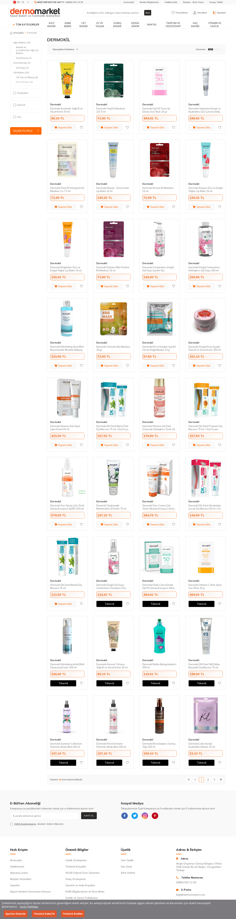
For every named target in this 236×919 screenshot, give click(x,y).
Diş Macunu (24, 58)
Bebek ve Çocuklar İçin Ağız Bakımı (27, 50)
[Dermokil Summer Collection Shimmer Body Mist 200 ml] (67, 715)
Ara (147, 12)
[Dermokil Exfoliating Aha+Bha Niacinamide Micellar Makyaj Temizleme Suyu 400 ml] (67, 318)
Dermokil (55, 104)
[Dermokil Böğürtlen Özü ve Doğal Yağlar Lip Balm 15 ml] (67, 239)
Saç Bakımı (195, 25)
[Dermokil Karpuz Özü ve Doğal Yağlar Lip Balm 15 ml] (205, 160)
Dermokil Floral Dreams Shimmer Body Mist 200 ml (111, 745)
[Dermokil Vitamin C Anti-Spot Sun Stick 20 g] (205, 557)
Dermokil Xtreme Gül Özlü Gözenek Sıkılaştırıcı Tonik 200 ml (159, 428)
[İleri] (214, 779)
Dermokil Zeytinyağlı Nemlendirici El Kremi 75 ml (111, 507)
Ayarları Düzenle (16, 913)
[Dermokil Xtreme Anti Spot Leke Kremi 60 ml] (67, 398)
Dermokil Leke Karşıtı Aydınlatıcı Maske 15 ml (201, 745)
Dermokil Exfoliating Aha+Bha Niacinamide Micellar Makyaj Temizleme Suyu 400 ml (67, 348)
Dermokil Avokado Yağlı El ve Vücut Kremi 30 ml (66, 110)
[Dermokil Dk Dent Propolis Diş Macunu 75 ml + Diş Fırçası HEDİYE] (205, 398)
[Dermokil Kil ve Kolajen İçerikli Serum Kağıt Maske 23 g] (159, 318)
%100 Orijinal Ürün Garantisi (82, 872)
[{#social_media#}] (124, 816)
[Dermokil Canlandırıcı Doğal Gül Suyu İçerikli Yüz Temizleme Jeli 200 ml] (159, 239)
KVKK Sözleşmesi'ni (25, 823)
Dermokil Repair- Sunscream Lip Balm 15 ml (112, 189)
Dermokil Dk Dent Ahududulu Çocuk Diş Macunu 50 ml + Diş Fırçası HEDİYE (205, 507)
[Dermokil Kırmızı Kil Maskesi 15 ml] (159, 160)
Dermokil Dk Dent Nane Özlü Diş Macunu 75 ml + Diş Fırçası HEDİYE (113, 428)
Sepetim (15, 885)
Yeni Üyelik (127, 860)
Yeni (19, 116)
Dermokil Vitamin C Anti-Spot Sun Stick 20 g (204, 586)
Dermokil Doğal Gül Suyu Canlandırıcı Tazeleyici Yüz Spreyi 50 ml (111, 586)
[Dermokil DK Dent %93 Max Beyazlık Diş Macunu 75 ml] (205, 636)
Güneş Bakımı (117, 25)
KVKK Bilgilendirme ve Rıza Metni (84, 891)
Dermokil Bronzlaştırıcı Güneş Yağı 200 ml (158, 745)
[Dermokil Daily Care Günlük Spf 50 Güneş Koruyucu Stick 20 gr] (159, 557)
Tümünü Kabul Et (44, 913)
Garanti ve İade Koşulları (80, 885)
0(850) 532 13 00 (186, 882)
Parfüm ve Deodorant (173, 25)
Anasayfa (129, 2)
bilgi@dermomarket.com (190, 894)
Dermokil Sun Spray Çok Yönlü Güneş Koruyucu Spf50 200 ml (67, 507)
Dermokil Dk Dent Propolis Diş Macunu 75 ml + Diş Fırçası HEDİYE (205, 428)
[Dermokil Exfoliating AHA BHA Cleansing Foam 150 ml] (67, 636)
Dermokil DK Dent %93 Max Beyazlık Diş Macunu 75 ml (204, 666)
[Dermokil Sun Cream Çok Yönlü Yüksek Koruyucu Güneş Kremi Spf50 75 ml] (159, 477)
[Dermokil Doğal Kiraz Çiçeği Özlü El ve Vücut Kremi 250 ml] (205, 318)
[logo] (35, 12)
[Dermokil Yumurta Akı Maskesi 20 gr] (113, 318)
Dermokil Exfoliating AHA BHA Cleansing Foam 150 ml (67, 666)
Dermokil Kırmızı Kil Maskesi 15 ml (157, 189)
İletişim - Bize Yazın (193, 2)
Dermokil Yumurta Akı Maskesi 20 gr (113, 348)
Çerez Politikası (29, 906)
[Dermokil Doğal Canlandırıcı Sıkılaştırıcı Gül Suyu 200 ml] (205, 239)
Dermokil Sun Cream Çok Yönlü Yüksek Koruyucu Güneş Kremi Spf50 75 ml (159, 507)
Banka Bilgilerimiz (149, 2)
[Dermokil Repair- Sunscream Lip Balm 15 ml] (113, 160)
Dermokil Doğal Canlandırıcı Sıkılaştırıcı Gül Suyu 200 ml (204, 269)
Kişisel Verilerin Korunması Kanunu (30, 891)
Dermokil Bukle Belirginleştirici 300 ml (159, 666)
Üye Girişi (126, 866)
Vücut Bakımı (24, 82)
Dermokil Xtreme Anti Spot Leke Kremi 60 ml (65, 428)
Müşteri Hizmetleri (20, 879)
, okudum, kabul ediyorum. (39, 823)
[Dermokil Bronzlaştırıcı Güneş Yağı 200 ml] (159, 715)
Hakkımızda (171, 2)
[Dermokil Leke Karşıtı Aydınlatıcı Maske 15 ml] (205, 715)
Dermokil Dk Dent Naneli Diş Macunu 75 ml (66, 586)
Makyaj (151, 24)
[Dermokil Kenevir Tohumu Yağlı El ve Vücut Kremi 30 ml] (113, 636)
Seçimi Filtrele (23, 130)
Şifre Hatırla (128, 872)
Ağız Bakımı (51, 25)
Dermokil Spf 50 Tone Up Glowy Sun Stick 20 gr (156, 110)
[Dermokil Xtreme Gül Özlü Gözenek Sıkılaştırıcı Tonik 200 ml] (159, 398)
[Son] (220, 779)
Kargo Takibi (216, 2)
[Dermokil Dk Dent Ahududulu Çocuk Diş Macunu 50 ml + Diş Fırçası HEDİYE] (205, 477)
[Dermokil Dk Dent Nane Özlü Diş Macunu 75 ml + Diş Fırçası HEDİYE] (113, 398)
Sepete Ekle (65, 127)
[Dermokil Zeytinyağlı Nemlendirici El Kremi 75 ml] (113, 477)
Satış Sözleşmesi (75, 879)
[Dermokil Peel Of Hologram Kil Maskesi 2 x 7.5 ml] (67, 160)
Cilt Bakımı (83, 25)
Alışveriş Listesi (19, 872)
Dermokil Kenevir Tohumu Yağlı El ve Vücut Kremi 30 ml (112, 666)
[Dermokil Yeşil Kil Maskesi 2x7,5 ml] (113, 80)
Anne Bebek (67, 25)
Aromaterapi (21, 62)
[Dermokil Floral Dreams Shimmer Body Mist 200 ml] (113, 715)
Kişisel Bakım (135, 25)
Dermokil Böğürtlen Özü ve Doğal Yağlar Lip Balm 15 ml (65, 269)
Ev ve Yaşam (100, 25)
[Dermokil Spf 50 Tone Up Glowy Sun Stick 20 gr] (159, 80)
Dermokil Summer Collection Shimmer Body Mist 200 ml (66, 745)
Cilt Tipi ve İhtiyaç (27, 77)
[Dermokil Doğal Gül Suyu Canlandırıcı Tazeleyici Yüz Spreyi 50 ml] (113, 557)
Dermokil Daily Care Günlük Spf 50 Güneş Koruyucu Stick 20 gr (158, 586)
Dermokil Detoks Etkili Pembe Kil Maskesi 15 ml (112, 269)
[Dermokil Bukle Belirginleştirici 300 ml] (159, 636)
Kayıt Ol (89, 815)
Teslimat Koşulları (75, 866)
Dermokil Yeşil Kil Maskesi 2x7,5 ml (110, 110)
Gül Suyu (22, 67)
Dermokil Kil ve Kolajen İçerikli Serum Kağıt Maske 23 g (159, 348)
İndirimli (21, 105)
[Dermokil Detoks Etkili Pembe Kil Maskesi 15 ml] (113, 239)
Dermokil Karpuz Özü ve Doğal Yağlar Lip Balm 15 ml (205, 189)
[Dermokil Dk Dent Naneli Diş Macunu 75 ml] (67, 557)
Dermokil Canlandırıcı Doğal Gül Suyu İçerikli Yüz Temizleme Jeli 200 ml (158, 269)
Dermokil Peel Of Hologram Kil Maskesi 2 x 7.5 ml (67, 189)
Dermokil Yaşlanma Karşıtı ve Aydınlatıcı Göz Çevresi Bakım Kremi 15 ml (205, 110)
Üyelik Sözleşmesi (76, 860)
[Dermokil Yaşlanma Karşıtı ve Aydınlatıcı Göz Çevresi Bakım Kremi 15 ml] (205, 80)
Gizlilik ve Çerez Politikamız (81, 897)
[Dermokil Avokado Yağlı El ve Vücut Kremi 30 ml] (67, 80)
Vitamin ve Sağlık (214, 25)
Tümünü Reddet (73, 913)
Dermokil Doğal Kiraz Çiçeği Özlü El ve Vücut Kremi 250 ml (204, 348)
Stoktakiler (22, 93)
